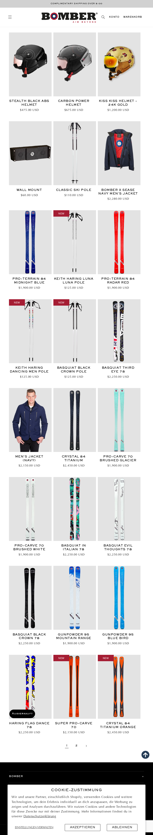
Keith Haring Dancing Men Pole (29, 370)
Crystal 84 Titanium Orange (118, 725)
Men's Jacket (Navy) (29, 458)
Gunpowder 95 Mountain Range (73, 636)
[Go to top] (145, 755)
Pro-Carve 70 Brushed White (29, 547)
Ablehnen (122, 827)
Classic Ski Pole (73, 190)
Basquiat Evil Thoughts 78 (118, 547)
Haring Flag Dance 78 (29, 725)
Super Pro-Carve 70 (73, 725)
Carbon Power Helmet (73, 103)
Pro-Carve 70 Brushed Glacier (118, 458)
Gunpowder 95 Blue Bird (118, 636)
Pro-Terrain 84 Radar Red (118, 281)
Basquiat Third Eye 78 (118, 370)
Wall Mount (29, 190)
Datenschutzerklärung (40, 816)
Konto (114, 17)
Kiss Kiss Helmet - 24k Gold (118, 103)
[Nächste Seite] (86, 746)
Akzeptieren (82, 827)
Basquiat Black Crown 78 (29, 636)
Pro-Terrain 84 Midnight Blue (29, 281)
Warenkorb (132, 17)
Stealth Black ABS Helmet (29, 103)
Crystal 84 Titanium (73, 458)
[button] (10, 17)
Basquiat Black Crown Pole (73, 370)
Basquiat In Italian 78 (73, 547)
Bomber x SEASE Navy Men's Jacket (118, 192)
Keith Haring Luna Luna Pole (73, 281)
